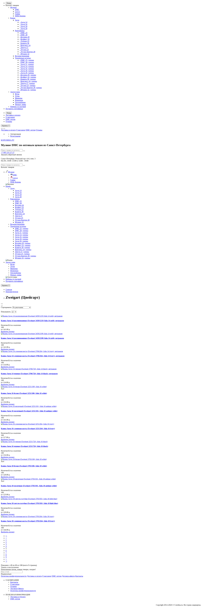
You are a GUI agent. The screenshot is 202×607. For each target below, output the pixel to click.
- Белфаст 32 (24, 39)
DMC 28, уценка (21, 231)
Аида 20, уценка (21, 241)
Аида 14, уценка (21, 235)
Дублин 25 (19, 209)
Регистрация (15, 136)
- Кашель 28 (24, 43)
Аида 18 (18, 195)
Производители (12, 292)
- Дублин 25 (24, 41)
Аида (17, 20)
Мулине (13, 7)
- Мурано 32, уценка (28, 90)
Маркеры (18, 98)
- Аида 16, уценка (27, 69)
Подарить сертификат (14, 109)
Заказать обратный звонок (11, 155)
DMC (17, 10)
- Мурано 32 (24, 54)
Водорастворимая (22, 56)
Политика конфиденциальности (14, 576)
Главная (9, 290)
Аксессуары (15, 92)
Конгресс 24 (20, 214)
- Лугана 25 (24, 50)
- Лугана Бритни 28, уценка (31, 88)
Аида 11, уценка (21, 233)
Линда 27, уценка (22, 252)
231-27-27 (7, 153)
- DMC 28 (23, 35)
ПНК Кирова (20, 16)
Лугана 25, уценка (22, 254)
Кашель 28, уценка (22, 247)
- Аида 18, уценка (27, 71)
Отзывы (9, 121)
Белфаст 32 (19, 207)
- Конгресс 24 (25, 45)
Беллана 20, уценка (22, 243)
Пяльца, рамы (20, 104)
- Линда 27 (24, 48)
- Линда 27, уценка (27, 83)
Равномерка (19, 31)
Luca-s (17, 12)
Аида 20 (18, 197)
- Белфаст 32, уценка (28, 77)
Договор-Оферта (17, 589)
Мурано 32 (19, 222)
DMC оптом (10, 119)
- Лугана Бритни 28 (27, 52)
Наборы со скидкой (18, 107)
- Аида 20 (23, 29)
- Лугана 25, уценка (27, 85)
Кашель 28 (19, 212)
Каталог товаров (12, 5)
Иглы (17, 94)
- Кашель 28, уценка (28, 79)
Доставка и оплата (13, 115)
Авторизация (15, 134)
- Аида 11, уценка (27, 64)
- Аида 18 (23, 26)
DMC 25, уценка (21, 228)
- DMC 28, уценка (27, 62)
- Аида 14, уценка (27, 67)
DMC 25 (18, 201)
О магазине (10, 117)
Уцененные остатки (23, 58)
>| (6, 561)
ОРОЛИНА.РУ (7, 140)
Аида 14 (18, 191)
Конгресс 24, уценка (23, 250)
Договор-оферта (68, 576)
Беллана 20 (19, 205)
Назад (9, 3)
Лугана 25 (19, 218)
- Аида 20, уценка (27, 73)
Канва (12, 18)
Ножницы (19, 100)
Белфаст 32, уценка (22, 245)
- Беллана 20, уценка (28, 75)
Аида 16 (18, 193)
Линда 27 (18, 216)
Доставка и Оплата (17, 597)
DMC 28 (18, 203)
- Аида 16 (23, 24)
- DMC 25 (23, 33)
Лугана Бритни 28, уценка (25, 256)
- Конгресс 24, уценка (28, 81)
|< (6, 536)
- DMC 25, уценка (27, 60)
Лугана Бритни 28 (22, 220)
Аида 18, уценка (21, 239)
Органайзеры (20, 102)
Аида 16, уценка (21, 237)
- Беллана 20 (24, 37)
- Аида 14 (23, 22)
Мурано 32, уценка (22, 258)
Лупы (17, 96)
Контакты (79, 576)
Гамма (17, 14)
